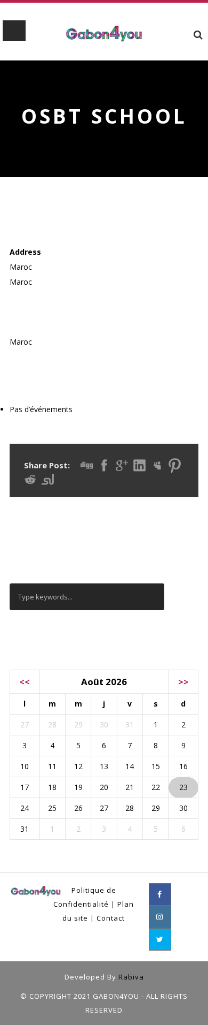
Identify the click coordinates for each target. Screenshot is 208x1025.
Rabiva (131, 977)
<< (24, 681)
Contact (111, 918)
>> (183, 681)
